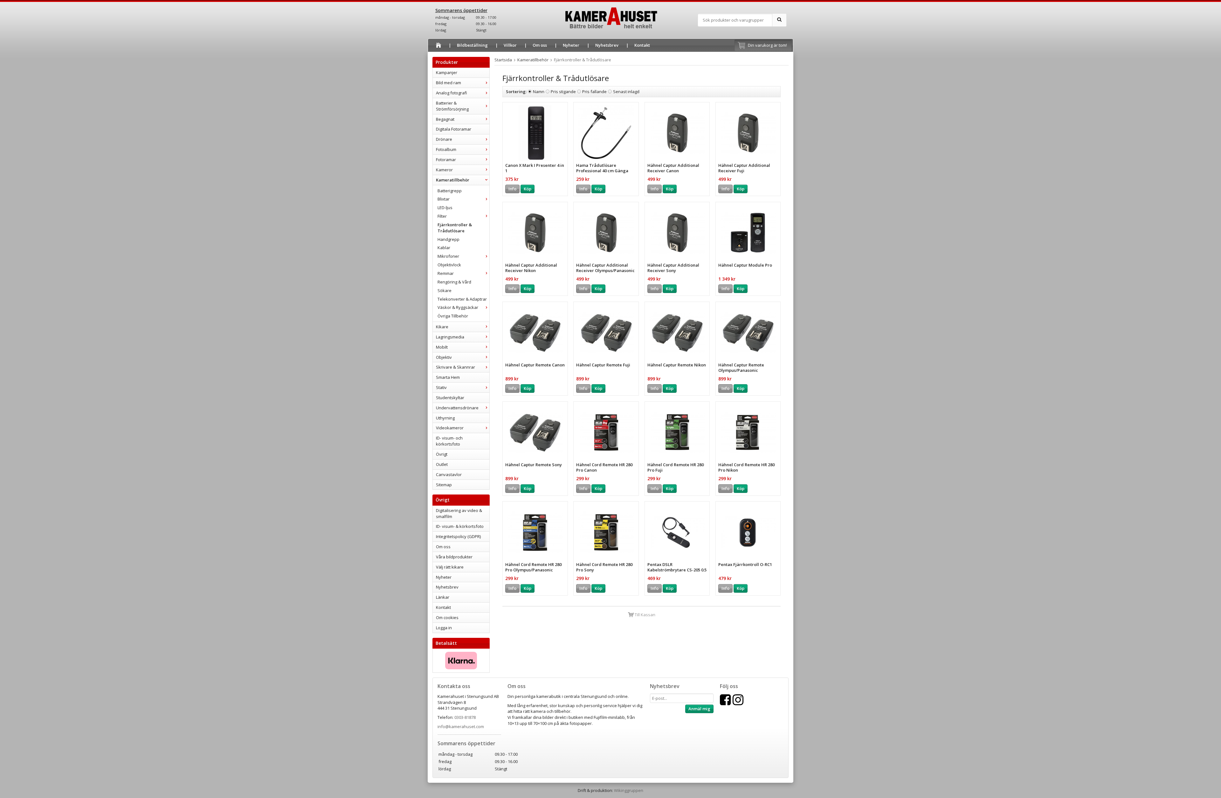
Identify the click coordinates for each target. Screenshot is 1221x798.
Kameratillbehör (452, 180)
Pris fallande (594, 91)
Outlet (442, 464)
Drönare (444, 139)
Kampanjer (446, 72)
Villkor (510, 45)
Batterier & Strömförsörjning (452, 106)
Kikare (442, 327)
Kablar (444, 247)
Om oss (540, 45)
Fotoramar (446, 159)
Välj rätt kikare (450, 567)
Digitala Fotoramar (453, 129)
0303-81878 (465, 717)
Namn (538, 91)
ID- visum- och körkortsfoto (449, 441)
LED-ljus (445, 207)
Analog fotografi (451, 93)
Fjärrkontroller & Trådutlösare (455, 228)
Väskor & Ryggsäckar (458, 307)
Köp (527, 189)
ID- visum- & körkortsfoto (460, 526)
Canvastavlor (449, 474)
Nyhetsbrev (606, 45)
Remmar (446, 273)
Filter (442, 216)
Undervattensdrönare (457, 408)
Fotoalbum (446, 149)
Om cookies (447, 617)
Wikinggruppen (628, 790)
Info (512, 189)
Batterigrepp (450, 191)
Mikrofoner (448, 256)
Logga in (444, 628)
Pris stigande (563, 91)
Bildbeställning (472, 45)
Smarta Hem (448, 377)
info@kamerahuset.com (461, 726)
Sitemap (444, 485)
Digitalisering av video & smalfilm (459, 513)
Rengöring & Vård (454, 282)
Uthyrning (445, 418)
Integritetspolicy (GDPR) (458, 536)
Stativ (441, 387)
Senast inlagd (626, 91)
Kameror (444, 170)
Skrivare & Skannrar (455, 367)
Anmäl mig (699, 709)
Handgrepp (448, 239)
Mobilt (442, 347)
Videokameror (450, 428)
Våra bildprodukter (454, 557)
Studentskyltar (450, 397)
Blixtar (444, 199)
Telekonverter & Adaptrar (462, 299)
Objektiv (444, 357)
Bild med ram (448, 82)
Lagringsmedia (450, 337)
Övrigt (441, 454)
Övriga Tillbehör (453, 316)
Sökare (445, 290)
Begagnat (445, 119)
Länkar (442, 597)
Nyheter (571, 45)
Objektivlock (449, 265)
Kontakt (642, 45)
